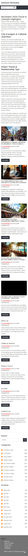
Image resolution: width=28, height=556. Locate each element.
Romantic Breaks (8, 476)
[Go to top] (25, 553)
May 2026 (6, 500)
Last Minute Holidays (9, 473)
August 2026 (7, 490)
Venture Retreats (10, 2)
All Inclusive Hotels (8, 450)
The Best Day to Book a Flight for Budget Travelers (13, 297)
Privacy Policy (7, 366)
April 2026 (6, 503)
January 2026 (7, 513)
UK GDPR (4, 389)
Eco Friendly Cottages (9, 463)
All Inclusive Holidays (9, 470)
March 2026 (7, 507)
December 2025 (8, 517)
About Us (4, 321)
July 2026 (6, 493)
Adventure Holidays (9, 466)
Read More (5, 160)
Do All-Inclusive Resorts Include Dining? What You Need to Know (13, 259)
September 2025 (8, 527)
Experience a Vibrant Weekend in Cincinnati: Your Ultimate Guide (13, 143)
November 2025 (8, 520)
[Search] (25, 440)
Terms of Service (8, 343)
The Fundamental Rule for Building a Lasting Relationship (13, 181)
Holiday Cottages (8, 460)
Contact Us (5, 411)
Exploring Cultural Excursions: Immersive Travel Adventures (13, 220)
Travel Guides (7, 453)
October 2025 (7, 523)
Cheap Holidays (8, 456)
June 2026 (6, 497)
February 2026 (7, 510)
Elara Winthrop (7, 146)
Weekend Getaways (9, 480)
